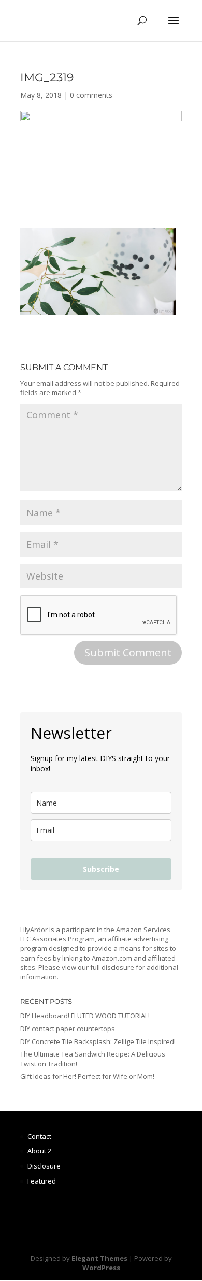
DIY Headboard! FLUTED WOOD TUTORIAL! (85, 1015)
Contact (39, 1136)
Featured (41, 1181)
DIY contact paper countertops (67, 1028)
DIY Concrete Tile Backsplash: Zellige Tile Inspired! (98, 1041)
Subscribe (101, 869)
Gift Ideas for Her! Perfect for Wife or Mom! (87, 1076)
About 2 (39, 1151)
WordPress (101, 1267)
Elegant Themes (99, 1258)
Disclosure (44, 1166)
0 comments (91, 95)
